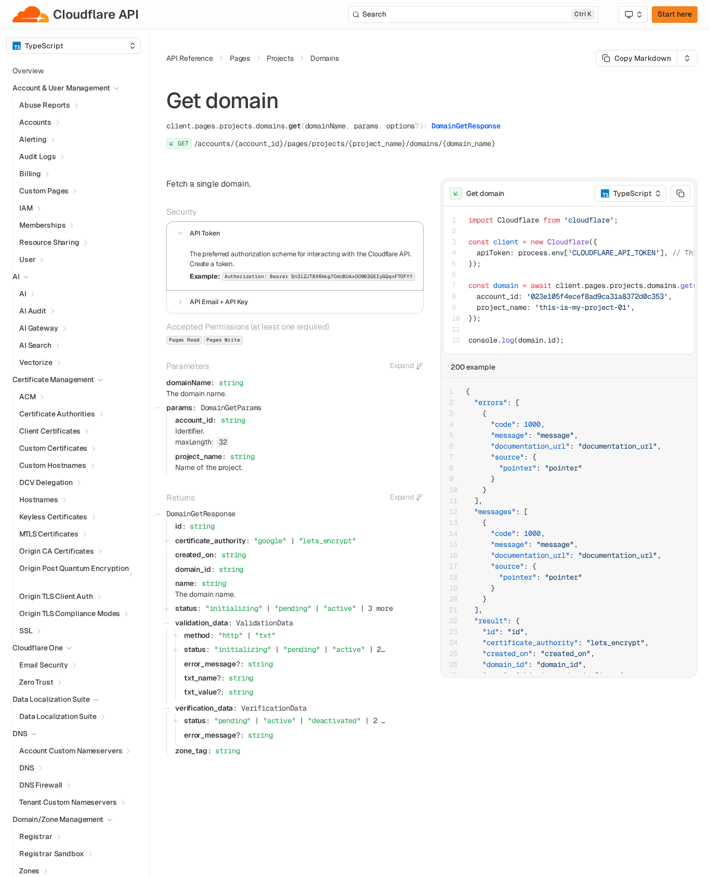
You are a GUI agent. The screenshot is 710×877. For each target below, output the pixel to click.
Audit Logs (37, 156)
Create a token (211, 263)
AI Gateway (38, 328)
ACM (27, 396)
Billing (30, 173)
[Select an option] (633, 14)
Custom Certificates (53, 448)
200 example (473, 367)
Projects (280, 58)
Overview (28, 70)
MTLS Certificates (48, 534)
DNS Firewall (40, 785)
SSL (26, 630)
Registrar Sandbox (51, 853)
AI (23, 293)
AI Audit (32, 311)
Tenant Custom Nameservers (68, 802)
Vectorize (35, 362)
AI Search (35, 345)
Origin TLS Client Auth (56, 596)
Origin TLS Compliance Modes (69, 613)
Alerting (33, 139)
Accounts (35, 122)
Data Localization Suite (58, 716)
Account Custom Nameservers (70, 750)
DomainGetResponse (466, 125)
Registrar (35, 836)
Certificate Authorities (57, 413)
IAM (26, 208)
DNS (26, 768)
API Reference (189, 58)
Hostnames (38, 499)
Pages (240, 58)
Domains (324, 58)
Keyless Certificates (53, 516)
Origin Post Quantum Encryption (74, 568)
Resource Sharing (49, 242)
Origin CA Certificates (56, 551)
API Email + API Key (219, 301)
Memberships (42, 225)
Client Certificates (50, 431)
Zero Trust (36, 682)
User (27, 259)
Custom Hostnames (52, 465)
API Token (205, 233)
